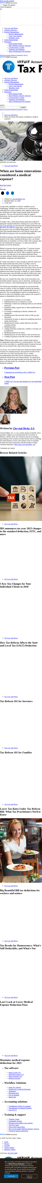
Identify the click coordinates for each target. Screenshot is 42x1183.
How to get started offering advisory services (24, 1129)
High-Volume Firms (15, 44)
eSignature (12, 1091)
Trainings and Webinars (17, 49)
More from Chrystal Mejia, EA (24, 444)
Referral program (14, 1078)
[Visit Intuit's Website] (3, 3)
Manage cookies (9, 1149)
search (2, 105)
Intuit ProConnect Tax (16, 1074)
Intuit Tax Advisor (15, 1087)
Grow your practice (15, 36)
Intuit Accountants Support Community (11, 55)
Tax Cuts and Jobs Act (7, 226)
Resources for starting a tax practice (21, 1123)
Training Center (14, 1119)
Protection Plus (14, 1093)
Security (7, 1146)
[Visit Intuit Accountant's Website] (11, 3)
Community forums (15, 1121)
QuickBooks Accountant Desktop (20, 1108)
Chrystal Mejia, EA (18, 199)
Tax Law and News (11, 28)
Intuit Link (12, 1097)
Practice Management (11, 32)
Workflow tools (14, 38)
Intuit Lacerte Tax (15, 1072)
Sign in (25, 55)
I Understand (11, 1176)
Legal (6, 1142)
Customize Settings (29, 1176)
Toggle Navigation (9, 5)
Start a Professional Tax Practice (19, 51)
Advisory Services (10, 30)
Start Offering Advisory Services (20, 46)
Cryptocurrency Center (16, 47)
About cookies (9, 1148)
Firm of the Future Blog (17, 1127)
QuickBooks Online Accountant (19, 1106)
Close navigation (5, 7)
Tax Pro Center (14, 1125)
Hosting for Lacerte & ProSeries (19, 1089)
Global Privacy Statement (16, 1164)
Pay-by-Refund (14, 1095)
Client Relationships (11, 40)
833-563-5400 (12, 1153)
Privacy (6, 1144)
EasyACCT (13, 1110)
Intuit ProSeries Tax (15, 1076)
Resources (7, 42)
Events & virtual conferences (18, 1131)
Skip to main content (7, 1)
